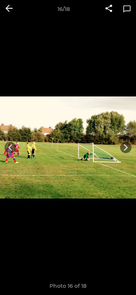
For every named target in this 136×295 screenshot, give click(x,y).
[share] (108, 9)
